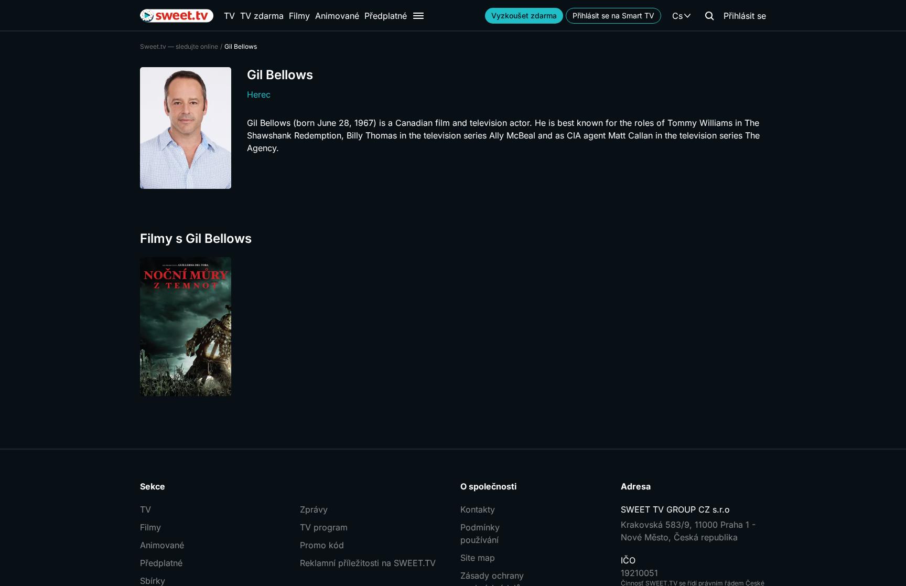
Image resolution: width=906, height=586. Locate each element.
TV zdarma (262, 15)
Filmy (299, 15)
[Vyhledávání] (709, 15)
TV (229, 15)
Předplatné (385, 15)
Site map (477, 557)
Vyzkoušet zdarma (524, 15)
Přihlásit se (745, 15)
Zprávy (314, 509)
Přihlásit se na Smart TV (613, 15)
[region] (453, 326)
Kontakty (477, 509)
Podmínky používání (480, 533)
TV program (324, 527)
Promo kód (322, 545)
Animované (337, 15)
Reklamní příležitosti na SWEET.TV (368, 563)
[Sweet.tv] (176, 16)
